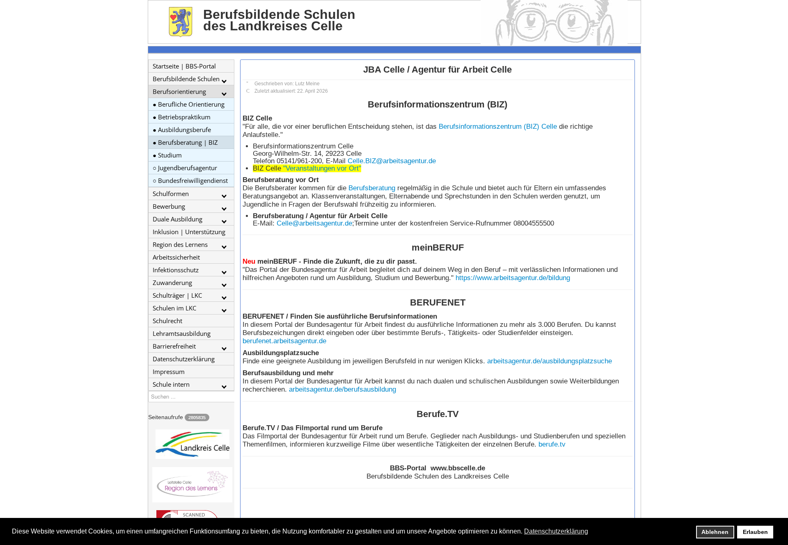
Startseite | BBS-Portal (184, 66)
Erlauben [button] (755, 532)
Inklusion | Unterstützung (189, 232)
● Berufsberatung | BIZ (185, 142)
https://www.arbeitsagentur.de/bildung (513, 278)
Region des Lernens (180, 244)
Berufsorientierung (179, 91)
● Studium (167, 155)
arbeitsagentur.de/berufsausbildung (342, 389)
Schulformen (171, 193)
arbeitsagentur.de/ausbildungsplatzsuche (549, 361)
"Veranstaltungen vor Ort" (322, 168)
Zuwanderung (172, 282)
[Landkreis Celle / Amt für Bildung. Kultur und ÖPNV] (191, 444)
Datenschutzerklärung (184, 359)
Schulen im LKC (174, 308)
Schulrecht (167, 321)
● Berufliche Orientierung (188, 104)
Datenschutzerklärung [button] (556, 531)
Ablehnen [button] (714, 532)
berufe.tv (552, 444)
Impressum (169, 371)
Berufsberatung (371, 188)
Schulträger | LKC (177, 295)
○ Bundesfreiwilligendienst (190, 180)
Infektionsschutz (176, 270)
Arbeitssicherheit (176, 257)
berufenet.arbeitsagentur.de (284, 341)
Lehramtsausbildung (182, 333)
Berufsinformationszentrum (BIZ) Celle (498, 126)
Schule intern (171, 384)
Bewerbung (169, 206)
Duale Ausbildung (177, 219)
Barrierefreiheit (174, 346)
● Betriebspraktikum (182, 117)
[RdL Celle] (191, 484)
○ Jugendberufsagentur (185, 168)
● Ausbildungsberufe (182, 129)
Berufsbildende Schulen (186, 79)
